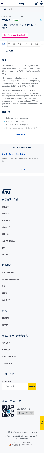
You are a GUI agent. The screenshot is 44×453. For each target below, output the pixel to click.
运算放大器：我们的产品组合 (13, 154)
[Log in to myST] (41, 3)
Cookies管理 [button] (23, 438)
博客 (3, 248)
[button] (2, 3)
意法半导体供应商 (8, 241)
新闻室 (4, 293)
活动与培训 (6, 300)
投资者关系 (6, 213)
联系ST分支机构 (8, 272)
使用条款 (8, 436)
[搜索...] (5, 9)
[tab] (3, 44)
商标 (27, 436)
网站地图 (5, 325)
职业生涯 (5, 234)
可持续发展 (6, 220)
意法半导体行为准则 (9, 356)
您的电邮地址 (6, 381)
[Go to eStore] (37, 3)
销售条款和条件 (18, 436)
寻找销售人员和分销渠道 (11, 279)
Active (16, 20)
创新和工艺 (6, 227)
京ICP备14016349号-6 (22, 442)
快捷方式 (5, 318)
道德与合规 (6, 343)
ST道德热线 (6, 350)
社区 (3, 286)
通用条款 (5, 254)
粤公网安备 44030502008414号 (23, 445)
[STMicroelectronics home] (22, 3)
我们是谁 (5, 207)
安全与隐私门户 (7, 363)
